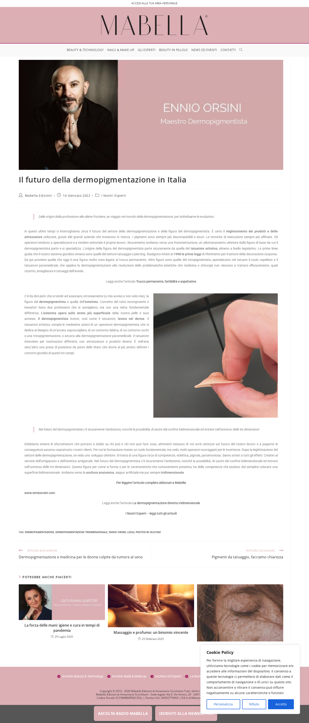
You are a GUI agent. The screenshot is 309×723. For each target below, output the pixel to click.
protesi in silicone (148, 532)
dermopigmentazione (39, 532)
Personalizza (223, 704)
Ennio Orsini (117, 532)
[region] (250, 679)
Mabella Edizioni (38, 195)
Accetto (281, 704)
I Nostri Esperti (113, 195)
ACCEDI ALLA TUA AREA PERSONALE (154, 3)
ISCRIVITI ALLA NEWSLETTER (186, 713)
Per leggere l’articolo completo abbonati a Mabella (151, 482)
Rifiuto (254, 704)
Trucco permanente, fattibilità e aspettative (166, 281)
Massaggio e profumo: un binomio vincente (151, 632)
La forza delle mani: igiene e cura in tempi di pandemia (62, 628)
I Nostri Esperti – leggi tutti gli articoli (151, 513)
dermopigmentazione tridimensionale (81, 532)
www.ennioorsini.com (39, 493)
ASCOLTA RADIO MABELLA (123, 713)
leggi (130, 532)
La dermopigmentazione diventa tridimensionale (166, 503)
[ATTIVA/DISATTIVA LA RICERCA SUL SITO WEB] (241, 50)
